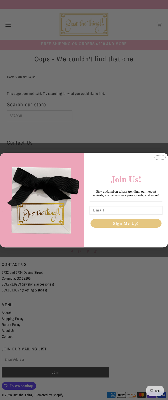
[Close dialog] (160, 157)
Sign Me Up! (126, 223)
